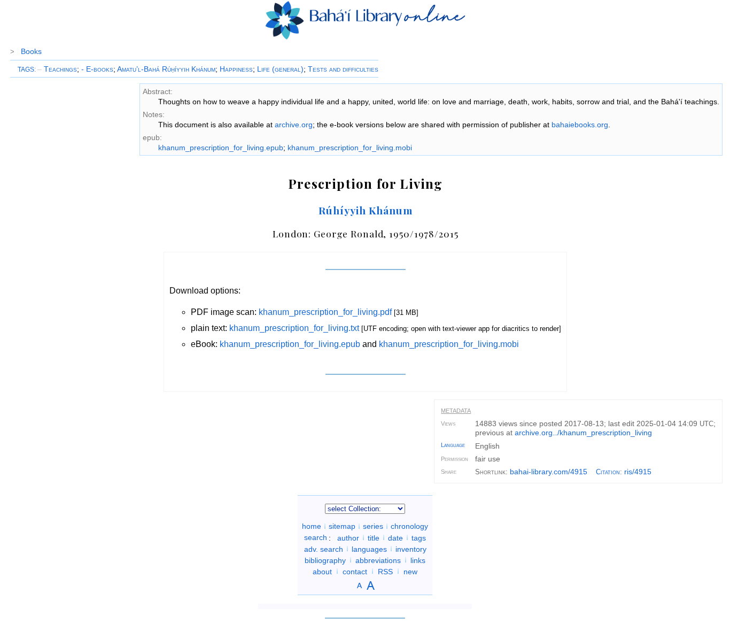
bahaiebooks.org (580, 124)
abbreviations (378, 560)
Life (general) (280, 69)
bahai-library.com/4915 (548, 471)
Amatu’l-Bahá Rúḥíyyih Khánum (166, 69)
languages (369, 548)
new (410, 571)
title (373, 537)
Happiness (236, 69)
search (315, 537)
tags (418, 537)
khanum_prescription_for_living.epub (220, 147)
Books (31, 51)
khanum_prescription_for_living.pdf (325, 312)
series (373, 526)
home (311, 526)
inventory (410, 548)
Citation (608, 472)
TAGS (26, 69)
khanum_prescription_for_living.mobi (350, 147)
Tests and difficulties (343, 69)
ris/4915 (637, 471)
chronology (409, 526)
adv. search (323, 548)
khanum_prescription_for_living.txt (294, 328)
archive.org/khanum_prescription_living (583, 432)
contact (355, 571)
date (395, 537)
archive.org (294, 124)
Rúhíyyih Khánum (365, 210)
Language (453, 445)
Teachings (57, 69)
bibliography (325, 560)
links (417, 560)
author (348, 537)
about (322, 571)
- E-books (97, 69)
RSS (385, 571)
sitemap (342, 526)
